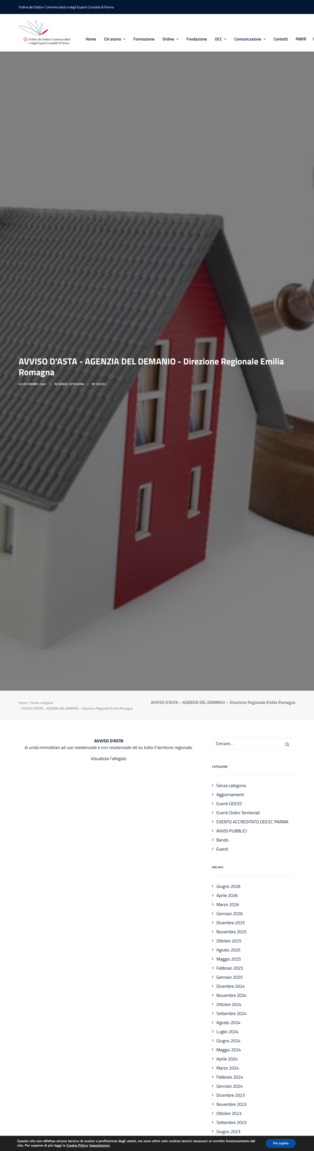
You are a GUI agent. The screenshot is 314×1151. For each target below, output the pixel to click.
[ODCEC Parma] (44, 33)
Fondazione (196, 39)
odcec (101, 384)
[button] (287, 744)
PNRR (301, 39)
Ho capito (280, 1143)
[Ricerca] (253, 743)
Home (91, 39)
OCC (218, 39)
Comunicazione (247, 39)
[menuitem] (91, 33)
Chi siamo (112, 39)
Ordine (168, 39)
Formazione (144, 39)
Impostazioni (99, 1145)
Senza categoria (71, 384)
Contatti (281, 39)
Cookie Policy (77, 1145)
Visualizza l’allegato (109, 758)
